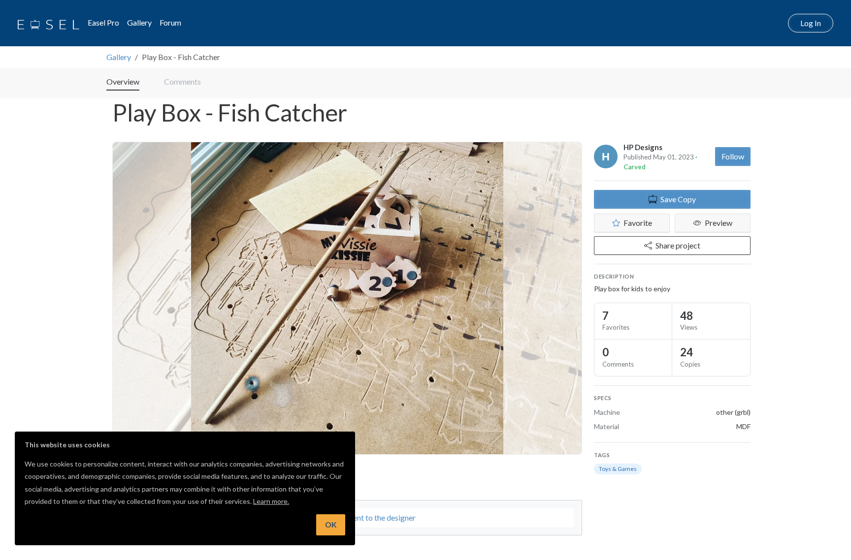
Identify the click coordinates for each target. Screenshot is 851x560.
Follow (732, 156)
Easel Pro (103, 22)
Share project (677, 245)
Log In (810, 23)
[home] (48, 23)
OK (330, 524)
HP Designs (642, 147)
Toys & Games (618, 468)
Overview (122, 81)
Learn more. (271, 501)
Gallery (139, 22)
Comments (182, 81)
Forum (170, 22)
